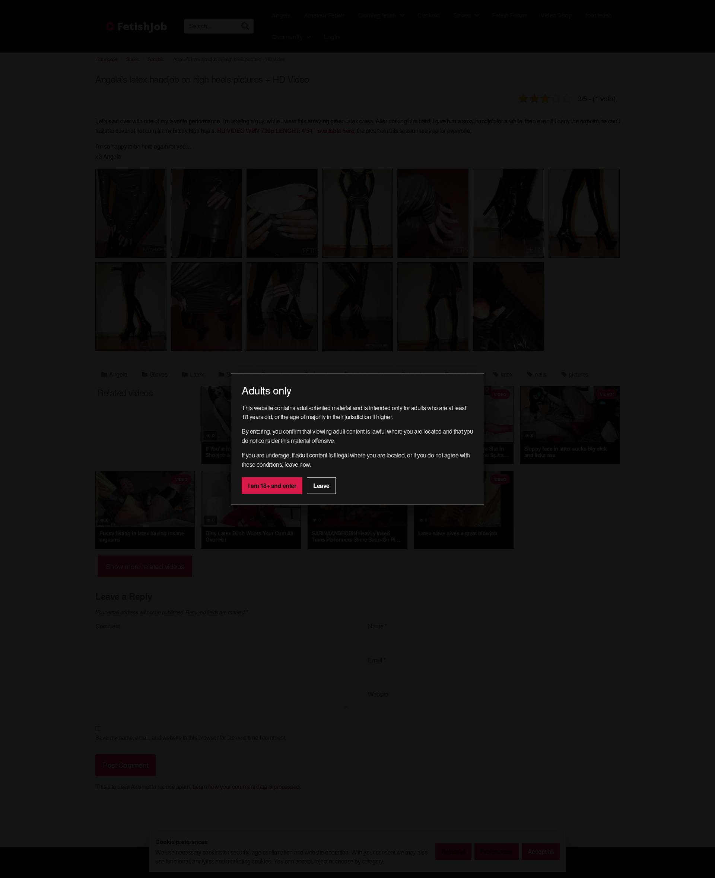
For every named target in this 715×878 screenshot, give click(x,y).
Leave (321, 485)
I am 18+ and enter (272, 485)
